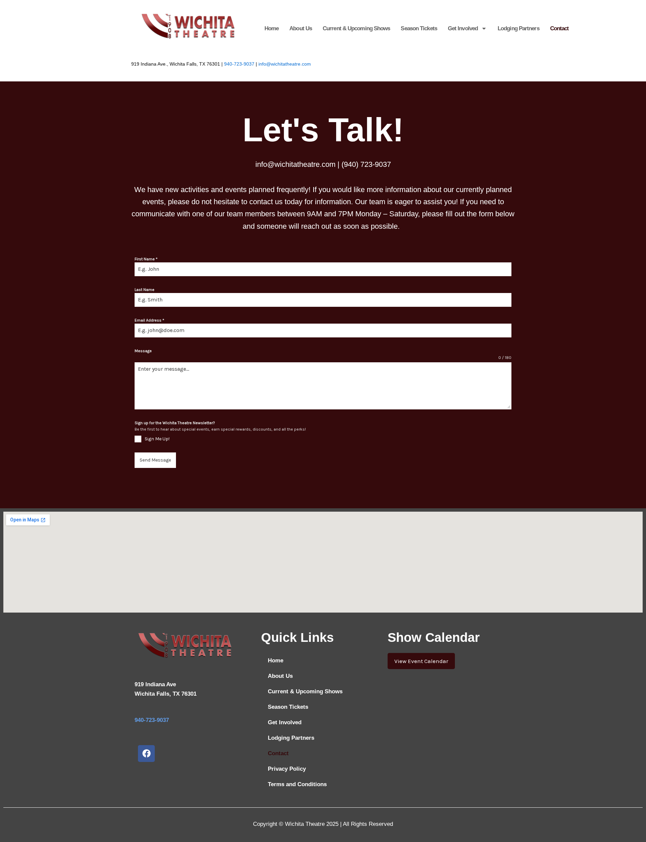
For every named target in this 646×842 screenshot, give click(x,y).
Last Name (144, 289)
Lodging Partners (518, 28)
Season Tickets (419, 28)
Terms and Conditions (297, 784)
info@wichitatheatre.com (284, 64)
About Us (300, 28)
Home (271, 28)
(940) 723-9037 (366, 164)
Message (143, 351)
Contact (559, 28)
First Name (146, 259)
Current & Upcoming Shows (356, 28)
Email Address (149, 320)
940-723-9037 (239, 64)
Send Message (155, 460)
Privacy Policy (287, 769)
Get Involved (463, 28)
